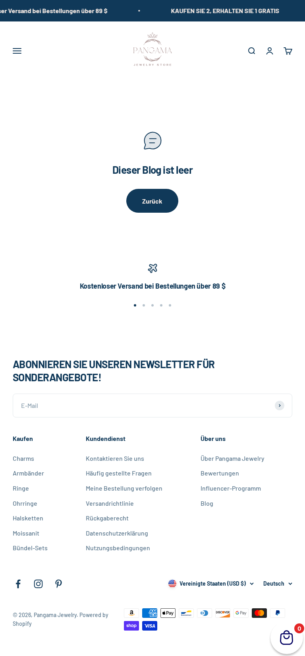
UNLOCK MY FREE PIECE (217, 432)
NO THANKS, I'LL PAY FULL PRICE (217, 450)
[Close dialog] (31, 248)
